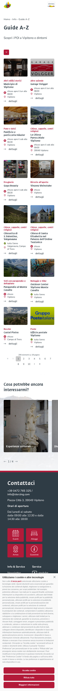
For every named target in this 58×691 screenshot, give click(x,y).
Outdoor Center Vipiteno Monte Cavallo (39, 287)
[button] (54, 577)
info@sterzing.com (18, 494)
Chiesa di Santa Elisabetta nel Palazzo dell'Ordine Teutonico (41, 238)
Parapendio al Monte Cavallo (15, 289)
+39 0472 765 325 (19, 491)
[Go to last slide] (5, 461)
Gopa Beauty (11, 185)
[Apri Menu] (6, 52)
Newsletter (14, 573)
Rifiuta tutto (29, 678)
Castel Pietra (11, 332)
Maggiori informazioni (29, 685)
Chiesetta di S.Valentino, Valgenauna (11, 236)
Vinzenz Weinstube (41, 185)
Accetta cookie (29, 670)
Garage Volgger (39, 84)
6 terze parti (16, 581)
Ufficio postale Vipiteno (38, 334)
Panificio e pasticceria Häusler (14, 134)
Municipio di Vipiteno (11, 86)
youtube (43, 572)
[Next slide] (16, 461)
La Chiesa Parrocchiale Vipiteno (37, 137)
